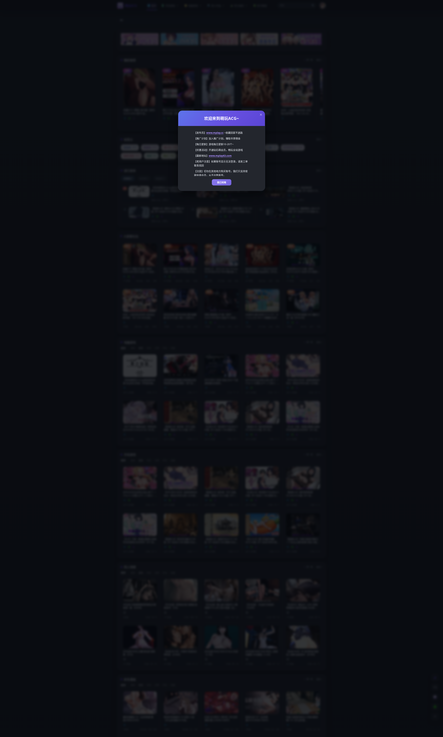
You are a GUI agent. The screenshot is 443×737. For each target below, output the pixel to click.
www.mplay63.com (220, 155)
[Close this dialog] (260, 114)
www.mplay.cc (215, 132)
